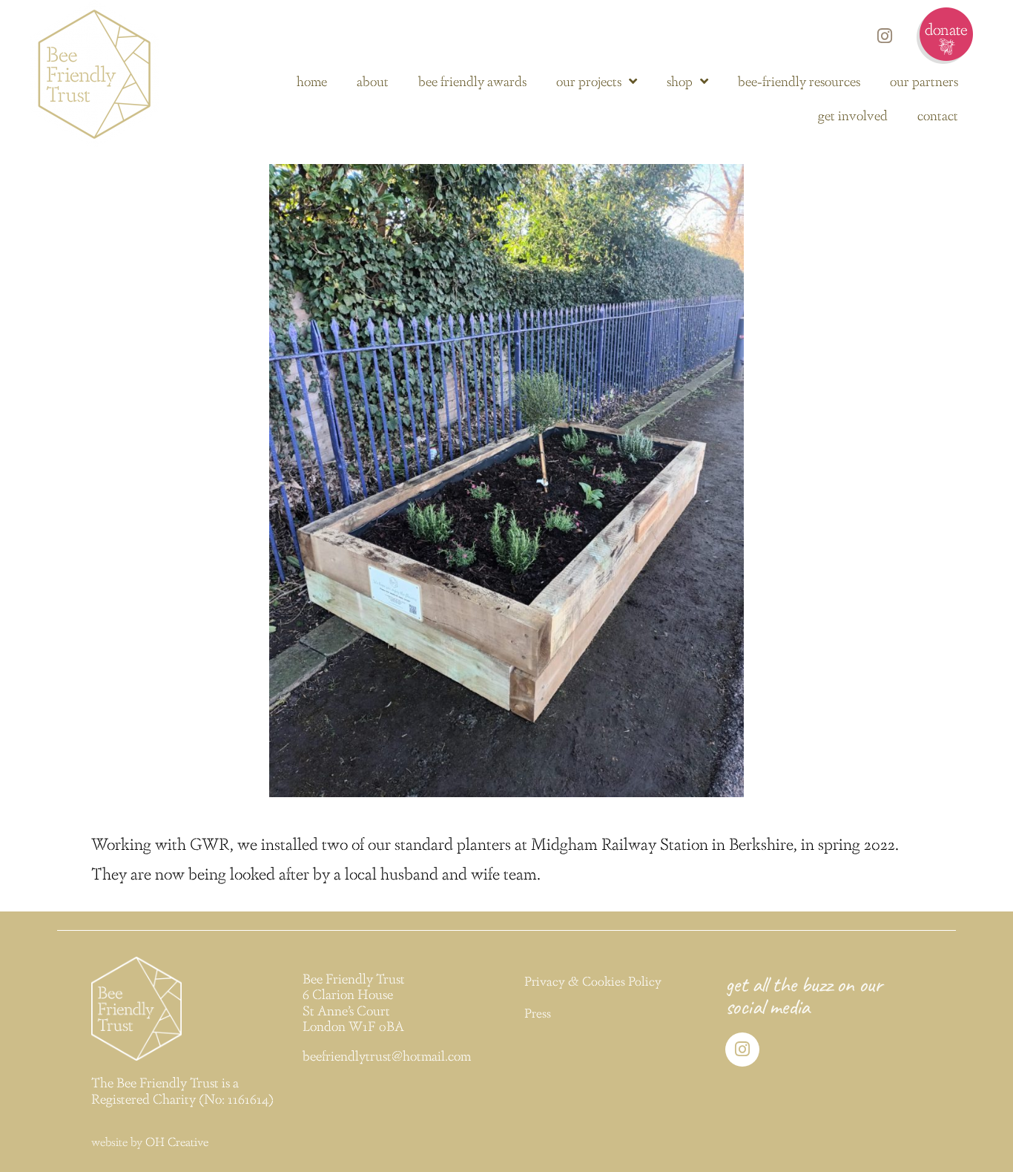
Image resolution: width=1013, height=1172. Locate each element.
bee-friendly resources (799, 80)
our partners (924, 80)
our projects (588, 80)
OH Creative (176, 1141)
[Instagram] (885, 36)
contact (937, 114)
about (373, 80)
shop (680, 80)
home (312, 80)
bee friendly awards (472, 80)
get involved (853, 114)
